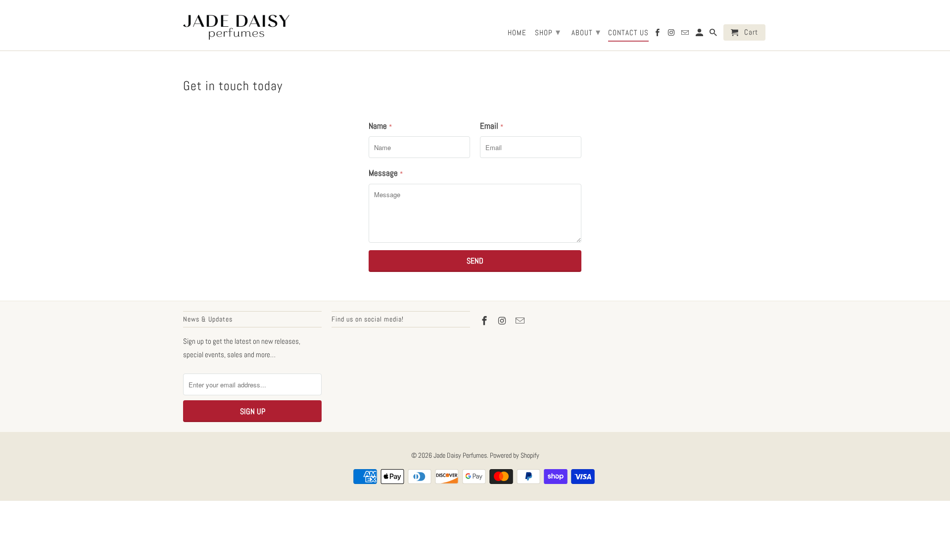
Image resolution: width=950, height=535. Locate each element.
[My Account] (700, 34)
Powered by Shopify (514, 455)
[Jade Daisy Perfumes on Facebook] (658, 34)
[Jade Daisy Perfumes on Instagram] (671, 34)
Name (380, 125)
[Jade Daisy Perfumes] (236, 25)
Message (386, 172)
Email (491, 125)
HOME (517, 32)
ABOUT (586, 32)
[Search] (714, 34)
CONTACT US (628, 32)
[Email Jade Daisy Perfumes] (685, 34)
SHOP (548, 32)
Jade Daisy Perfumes (460, 455)
